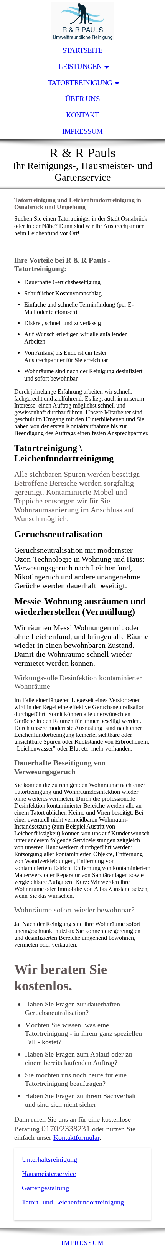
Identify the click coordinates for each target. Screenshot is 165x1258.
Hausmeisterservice (49, 1173)
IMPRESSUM (82, 1243)
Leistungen (80, 66)
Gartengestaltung (45, 1188)
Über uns (82, 99)
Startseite (82, 50)
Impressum (82, 131)
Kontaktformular (76, 1137)
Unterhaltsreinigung (49, 1159)
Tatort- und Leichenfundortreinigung (73, 1202)
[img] (82, 21)
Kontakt (82, 115)
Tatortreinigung (80, 83)
